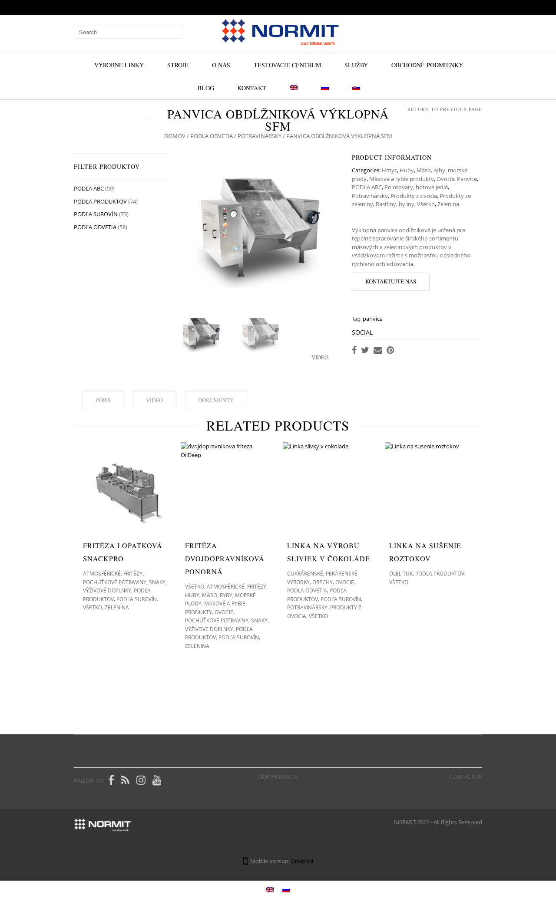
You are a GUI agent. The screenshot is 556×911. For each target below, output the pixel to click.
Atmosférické (102, 573)
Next (334, 227)
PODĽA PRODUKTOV (100, 201)
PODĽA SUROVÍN (96, 214)
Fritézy (132, 573)
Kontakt (252, 88)
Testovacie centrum (287, 65)
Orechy (322, 582)
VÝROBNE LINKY (119, 65)
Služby (356, 65)
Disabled (302, 861)
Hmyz (389, 170)
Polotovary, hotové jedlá (416, 187)
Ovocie (445, 179)
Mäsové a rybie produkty (401, 179)
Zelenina (448, 204)
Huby (407, 170)
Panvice (467, 179)
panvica (373, 318)
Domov (174, 136)
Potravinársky (259, 136)
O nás (221, 65)
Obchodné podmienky (427, 65)
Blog (206, 88)
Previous (186, 227)
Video (154, 400)
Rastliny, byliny (395, 204)
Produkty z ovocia (414, 196)
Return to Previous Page (444, 109)
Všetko (426, 204)
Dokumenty (216, 400)
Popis (103, 400)
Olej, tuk (401, 573)
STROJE (178, 65)
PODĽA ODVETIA (211, 136)
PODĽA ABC (367, 187)
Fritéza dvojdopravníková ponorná (225, 558)
